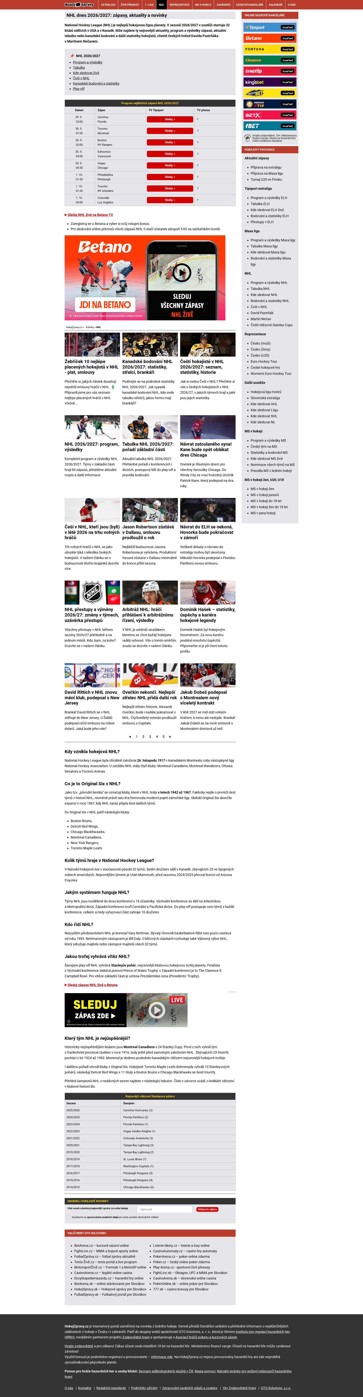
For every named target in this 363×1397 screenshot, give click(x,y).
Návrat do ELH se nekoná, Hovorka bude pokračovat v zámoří (206, 532)
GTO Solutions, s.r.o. (276, 1388)
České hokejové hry (265, 367)
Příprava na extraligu (266, 167)
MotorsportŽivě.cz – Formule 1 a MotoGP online (110, 1267)
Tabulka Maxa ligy (264, 246)
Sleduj (169, 119)
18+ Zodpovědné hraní (239, 1388)
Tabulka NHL (260, 289)
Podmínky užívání (144, 1388)
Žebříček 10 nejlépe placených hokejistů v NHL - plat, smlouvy (92, 367)
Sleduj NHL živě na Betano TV (90, 215)
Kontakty (85, 1388)
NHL (161, 4)
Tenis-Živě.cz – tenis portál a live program (105, 1262)
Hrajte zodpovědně (79, 1346)
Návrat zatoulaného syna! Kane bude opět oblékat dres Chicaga (206, 449)
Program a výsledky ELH (269, 198)
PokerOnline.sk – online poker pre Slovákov (185, 1284)
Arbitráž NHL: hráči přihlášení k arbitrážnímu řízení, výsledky (147, 615)
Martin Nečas (261, 319)
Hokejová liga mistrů (266, 392)
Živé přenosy (130, 4)
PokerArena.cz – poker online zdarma (181, 1256)
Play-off (79, 89)
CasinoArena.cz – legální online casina (103, 1273)
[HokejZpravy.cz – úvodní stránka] (79, 4)
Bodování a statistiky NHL (270, 301)
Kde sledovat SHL (264, 416)
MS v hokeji (203, 4)
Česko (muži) (261, 343)
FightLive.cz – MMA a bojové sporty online (106, 1251)
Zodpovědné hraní (136, 1337)
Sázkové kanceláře (249, 4)
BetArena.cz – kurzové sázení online (101, 1246)
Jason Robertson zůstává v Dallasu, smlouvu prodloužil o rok (148, 532)
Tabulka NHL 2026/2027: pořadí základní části (148, 446)
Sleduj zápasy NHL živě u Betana (93, 985)
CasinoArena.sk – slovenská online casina (184, 1278)
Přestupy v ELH (262, 222)
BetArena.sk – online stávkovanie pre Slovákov (109, 1284)
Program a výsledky (87, 62)
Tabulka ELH (260, 204)
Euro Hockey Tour (264, 361)
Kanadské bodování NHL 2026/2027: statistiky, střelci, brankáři (147, 367)
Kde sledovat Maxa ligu (268, 252)
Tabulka (79, 68)
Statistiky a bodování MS (269, 453)
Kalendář (275, 4)
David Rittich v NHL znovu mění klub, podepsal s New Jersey (92, 698)
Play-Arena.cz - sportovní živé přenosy (181, 1267)
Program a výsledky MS (268, 440)
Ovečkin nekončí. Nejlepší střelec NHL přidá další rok (149, 695)
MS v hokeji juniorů (265, 495)
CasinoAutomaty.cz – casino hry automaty (185, 1251)
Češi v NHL (81, 78)
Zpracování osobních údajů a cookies (189, 1388)
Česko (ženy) (260, 349)
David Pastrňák (262, 313)
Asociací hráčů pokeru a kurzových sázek (206, 1337)
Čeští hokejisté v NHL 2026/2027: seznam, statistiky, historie (202, 367)
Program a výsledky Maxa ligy (273, 240)
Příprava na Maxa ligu (267, 173)
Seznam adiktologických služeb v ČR (166, 1371)
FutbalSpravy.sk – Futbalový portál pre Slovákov (110, 1294)
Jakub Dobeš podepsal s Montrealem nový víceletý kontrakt (203, 698)
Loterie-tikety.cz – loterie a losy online (181, 1246)
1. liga (149, 4)
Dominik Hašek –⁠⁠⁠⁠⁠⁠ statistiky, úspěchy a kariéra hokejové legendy (207, 615)
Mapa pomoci (205, 1371)
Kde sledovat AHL (264, 404)
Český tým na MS (264, 446)
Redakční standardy (111, 1388)
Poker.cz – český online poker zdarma (181, 1262)
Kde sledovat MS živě (267, 459)
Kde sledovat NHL (264, 295)
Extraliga (108, 4)
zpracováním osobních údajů (102, 1217)
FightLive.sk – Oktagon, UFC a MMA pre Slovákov (190, 1273)
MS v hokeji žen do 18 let (269, 507)
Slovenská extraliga (265, 398)
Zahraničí (223, 4)
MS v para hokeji (263, 513)
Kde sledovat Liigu (264, 410)
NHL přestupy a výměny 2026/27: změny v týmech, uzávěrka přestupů (92, 615)
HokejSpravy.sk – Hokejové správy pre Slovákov (110, 1289)
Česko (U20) (260, 355)
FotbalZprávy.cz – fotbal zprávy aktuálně (104, 1256)
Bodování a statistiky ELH (270, 216)
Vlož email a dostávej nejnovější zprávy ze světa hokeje (97, 1208)
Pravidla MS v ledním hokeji (271, 471)
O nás (292, 4)
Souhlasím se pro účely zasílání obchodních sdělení (115, 1217)
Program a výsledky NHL (269, 283)
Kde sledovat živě (86, 73)
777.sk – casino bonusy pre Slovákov (181, 1289)
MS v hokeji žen (262, 489)
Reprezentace (179, 4)
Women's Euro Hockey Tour (271, 374)
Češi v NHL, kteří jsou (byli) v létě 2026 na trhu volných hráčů (92, 532)
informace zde (162, 1357)
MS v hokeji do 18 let (266, 501)
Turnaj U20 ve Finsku (266, 179)
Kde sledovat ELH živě (267, 210)
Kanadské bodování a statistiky (96, 83)
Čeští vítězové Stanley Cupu (272, 325)
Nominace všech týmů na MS (273, 465)
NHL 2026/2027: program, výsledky (92, 446)
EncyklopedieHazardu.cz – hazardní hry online (108, 1278)
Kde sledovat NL (263, 422)
